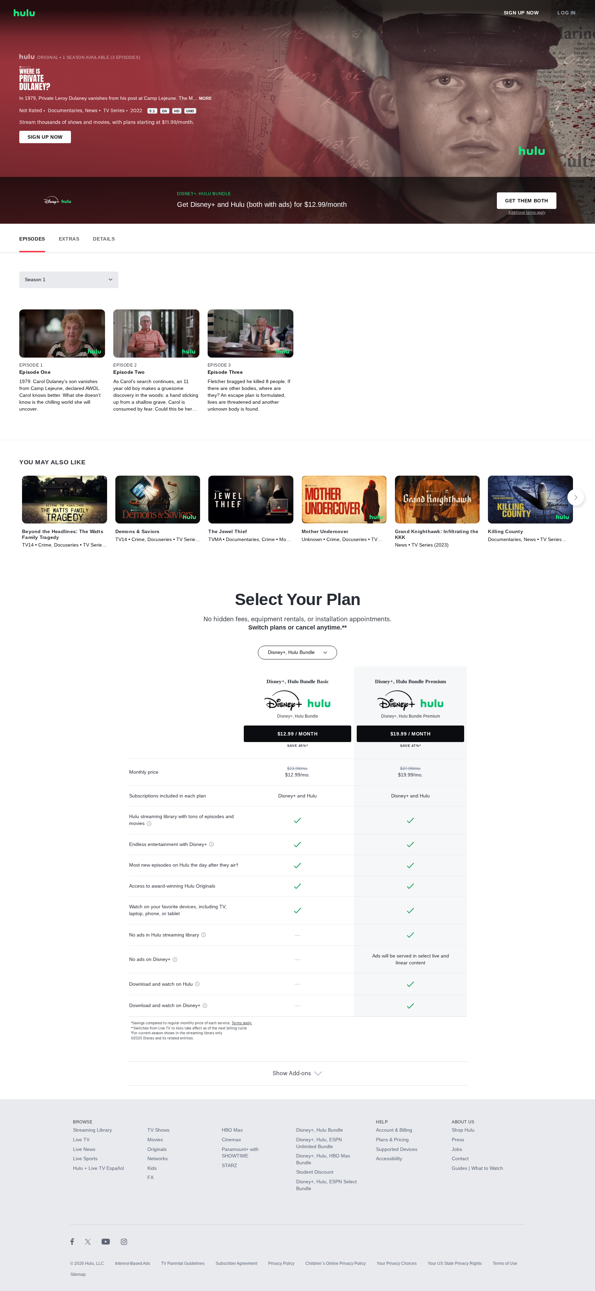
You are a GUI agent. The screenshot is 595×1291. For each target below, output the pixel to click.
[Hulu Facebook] (77, 1241)
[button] (32, 237)
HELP (382, 1122)
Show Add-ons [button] (292, 1073)
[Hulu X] (93, 1241)
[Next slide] (575, 497)
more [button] (205, 98)
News (91, 110)
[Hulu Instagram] (124, 1241)
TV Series (114, 110)
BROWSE (83, 1122)
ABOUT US (463, 1122)
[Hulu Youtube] (111, 1241)
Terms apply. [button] (242, 1023)
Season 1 (35, 279)
